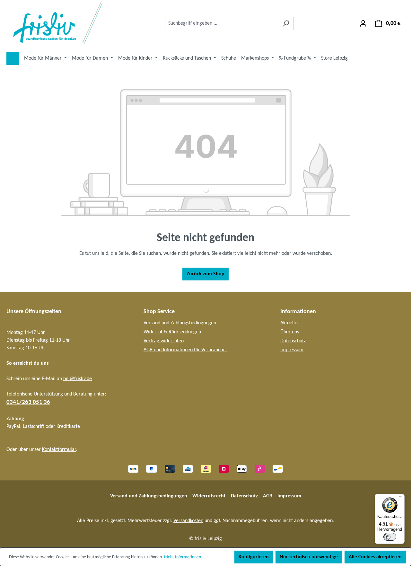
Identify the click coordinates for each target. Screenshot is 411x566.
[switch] (389, 537)
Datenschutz (293, 341)
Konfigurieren (254, 557)
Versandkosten (188, 520)
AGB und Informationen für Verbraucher (185, 350)
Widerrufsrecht (209, 496)
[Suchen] (285, 23)
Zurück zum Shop (205, 274)
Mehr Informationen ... (185, 557)
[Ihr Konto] (363, 23)
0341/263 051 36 (28, 402)
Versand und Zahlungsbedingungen (180, 323)
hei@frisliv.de (77, 378)
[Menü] (401, 498)
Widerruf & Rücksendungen (172, 332)
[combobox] (222, 23)
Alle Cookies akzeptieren (375, 557)
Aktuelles (289, 323)
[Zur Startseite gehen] (54, 23)
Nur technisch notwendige (309, 557)
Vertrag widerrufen (164, 341)
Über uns (289, 332)
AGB (267, 496)
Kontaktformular (59, 449)
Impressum (291, 350)
